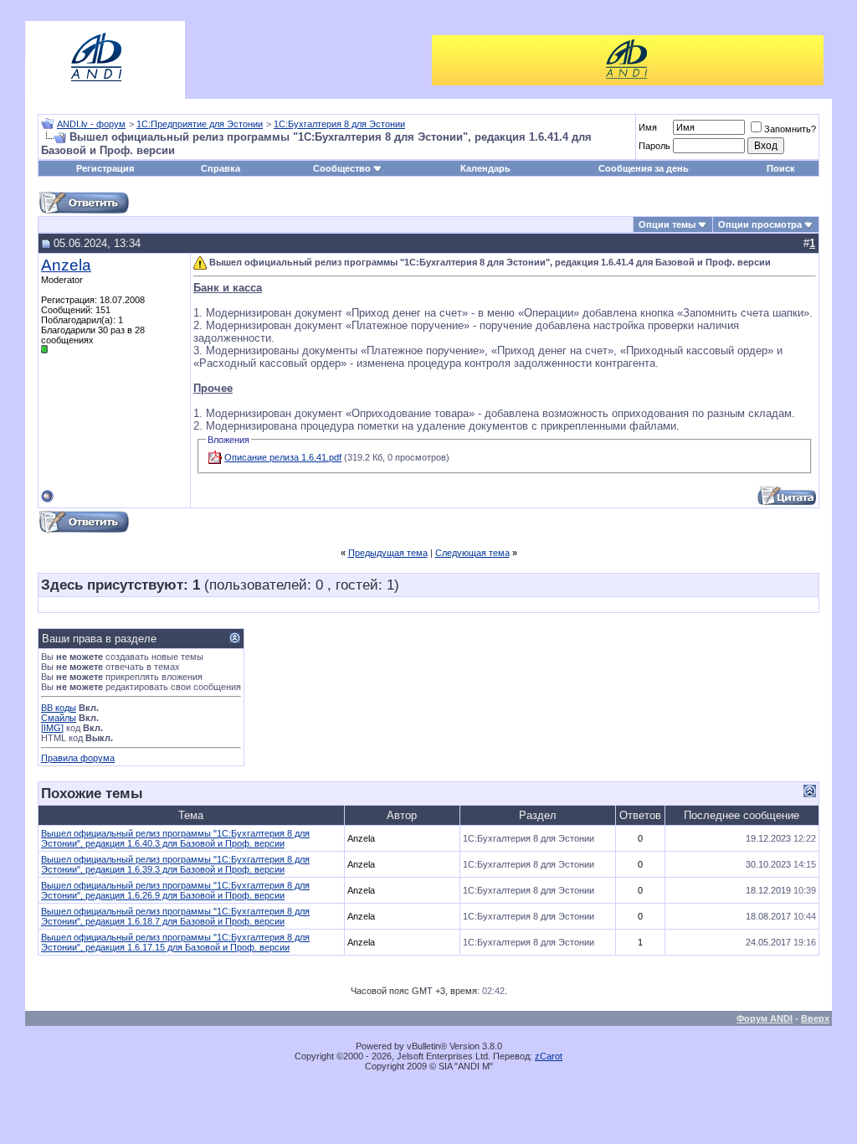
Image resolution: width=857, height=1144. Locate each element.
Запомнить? (790, 129)
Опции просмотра (760, 224)
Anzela (66, 265)
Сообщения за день (643, 168)
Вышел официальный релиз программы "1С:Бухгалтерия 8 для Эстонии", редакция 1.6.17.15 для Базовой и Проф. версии (175, 942)
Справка (220, 168)
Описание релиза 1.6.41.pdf (282, 457)
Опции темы (667, 224)
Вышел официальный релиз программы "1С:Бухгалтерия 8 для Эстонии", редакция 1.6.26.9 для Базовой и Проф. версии (175, 890)
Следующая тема (472, 553)
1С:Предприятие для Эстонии (199, 124)
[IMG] (52, 728)
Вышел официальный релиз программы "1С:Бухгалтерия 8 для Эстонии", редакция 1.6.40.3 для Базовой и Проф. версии (175, 838)
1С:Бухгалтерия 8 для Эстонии (339, 124)
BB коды (58, 708)
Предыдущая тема (388, 553)
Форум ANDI (764, 1018)
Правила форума (78, 758)
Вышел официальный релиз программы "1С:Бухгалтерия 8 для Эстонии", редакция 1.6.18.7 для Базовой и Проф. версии (175, 916)
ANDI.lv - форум (91, 124)
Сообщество (342, 168)
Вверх (815, 1018)
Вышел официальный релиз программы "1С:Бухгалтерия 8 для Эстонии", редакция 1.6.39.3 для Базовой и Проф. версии (175, 864)
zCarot (548, 1056)
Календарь (485, 168)
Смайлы (58, 718)
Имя (648, 127)
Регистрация (105, 168)
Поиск (781, 168)
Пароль (654, 146)
